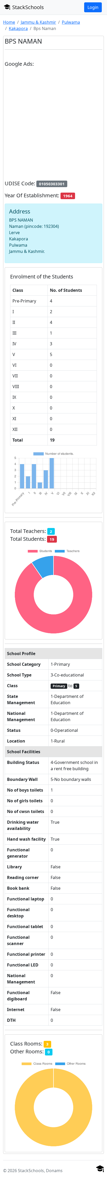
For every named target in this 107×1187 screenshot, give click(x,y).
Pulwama (71, 22)
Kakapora (18, 28)
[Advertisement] (53, 126)
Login (93, 7)
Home (9, 22)
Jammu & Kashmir (38, 22)
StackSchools (27, 7)
